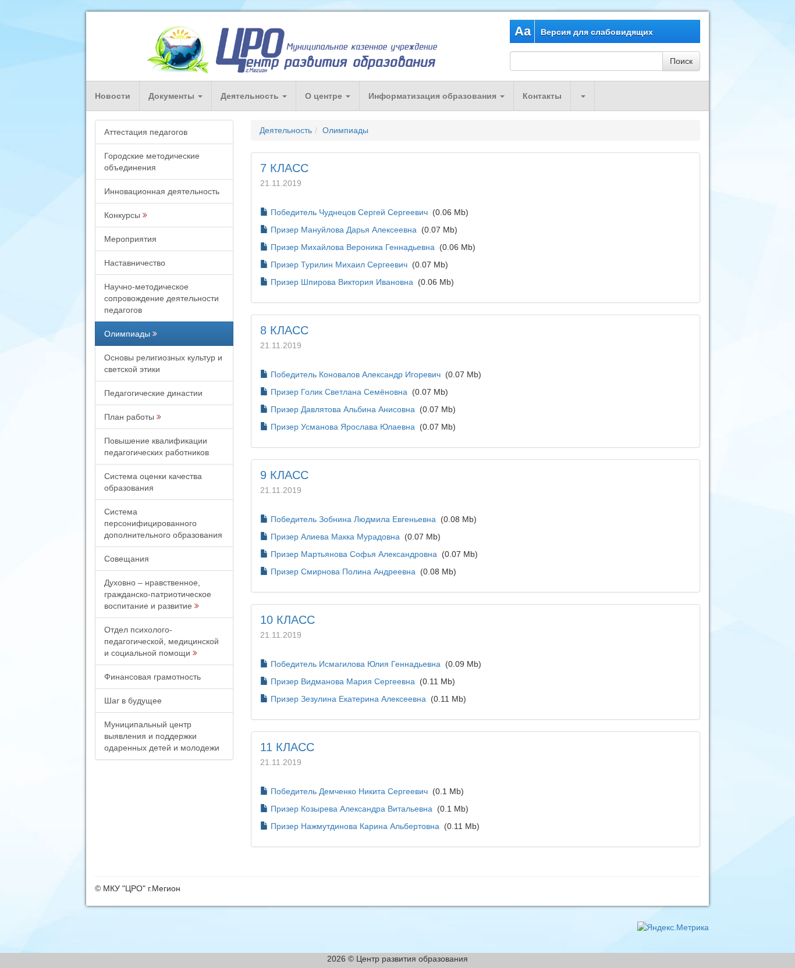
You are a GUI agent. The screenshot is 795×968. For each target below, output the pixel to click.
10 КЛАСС (287, 619)
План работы (129, 417)
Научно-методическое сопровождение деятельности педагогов (161, 298)
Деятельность (251, 96)
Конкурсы (122, 215)
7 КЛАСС (284, 168)
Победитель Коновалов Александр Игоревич (356, 374)
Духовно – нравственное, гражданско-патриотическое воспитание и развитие (157, 594)
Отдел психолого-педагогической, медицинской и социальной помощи (161, 641)
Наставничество (134, 262)
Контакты (542, 96)
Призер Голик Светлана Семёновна (339, 392)
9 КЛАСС (284, 475)
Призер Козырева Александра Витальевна (351, 808)
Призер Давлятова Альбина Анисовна (343, 409)
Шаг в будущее (133, 700)
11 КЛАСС (287, 747)
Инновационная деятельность (161, 191)
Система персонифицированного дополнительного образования (163, 523)
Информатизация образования (433, 96)
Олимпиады (127, 333)
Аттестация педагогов (145, 132)
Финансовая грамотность (152, 676)
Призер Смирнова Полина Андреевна (343, 571)
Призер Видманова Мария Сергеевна (343, 681)
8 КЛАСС (284, 330)
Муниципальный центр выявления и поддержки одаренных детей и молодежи (161, 736)
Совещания (126, 558)
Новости (112, 96)
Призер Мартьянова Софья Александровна (354, 554)
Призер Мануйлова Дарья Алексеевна (344, 229)
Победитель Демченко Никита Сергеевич (349, 791)
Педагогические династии (153, 393)
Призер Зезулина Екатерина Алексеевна (348, 698)
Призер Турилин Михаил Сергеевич (339, 264)
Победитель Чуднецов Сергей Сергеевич (349, 212)
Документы (172, 96)
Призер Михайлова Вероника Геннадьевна (353, 247)
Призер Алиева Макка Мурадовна (335, 536)
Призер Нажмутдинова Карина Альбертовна (355, 826)
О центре (325, 96)
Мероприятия (130, 239)
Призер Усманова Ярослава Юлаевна (343, 426)
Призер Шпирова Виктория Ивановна (342, 282)
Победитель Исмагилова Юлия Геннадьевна (356, 664)
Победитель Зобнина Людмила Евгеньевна (353, 519)
